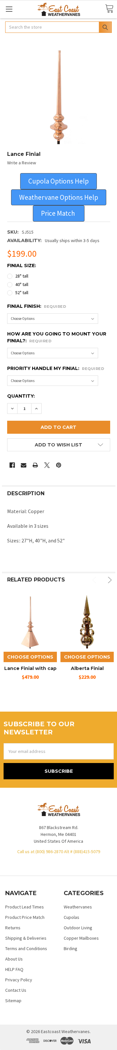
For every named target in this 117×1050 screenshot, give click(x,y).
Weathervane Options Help (58, 197)
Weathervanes (78, 907)
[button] (58, 181)
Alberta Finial (87, 668)
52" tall (21, 292)
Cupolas (71, 917)
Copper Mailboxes (81, 938)
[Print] (35, 465)
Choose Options (30, 657)
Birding (70, 948)
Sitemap (13, 1000)
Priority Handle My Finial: (55, 368)
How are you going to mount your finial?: (56, 337)
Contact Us (15, 990)
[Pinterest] (59, 465)
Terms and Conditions (26, 948)
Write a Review (21, 163)
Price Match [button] (58, 213)
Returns (12, 928)
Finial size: (21, 265)
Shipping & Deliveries (25, 938)
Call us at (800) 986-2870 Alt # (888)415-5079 (58, 851)
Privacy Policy (18, 980)
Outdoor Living (78, 928)
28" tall (21, 276)
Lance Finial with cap (30, 668)
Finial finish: (36, 306)
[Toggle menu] (9, 9)
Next (108, 580)
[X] (47, 465)
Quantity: (21, 396)
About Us (14, 959)
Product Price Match (25, 917)
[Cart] (109, 9)
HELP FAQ (14, 969)
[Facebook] (12, 465)
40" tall (21, 284)
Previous (95, 580)
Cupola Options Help (58, 181)
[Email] (24, 465)
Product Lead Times (24, 907)
